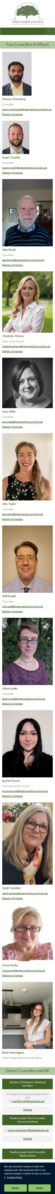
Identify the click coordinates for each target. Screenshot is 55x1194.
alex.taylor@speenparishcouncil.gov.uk (22, 514)
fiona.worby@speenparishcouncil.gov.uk (23, 970)
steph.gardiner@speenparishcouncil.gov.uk (25, 893)
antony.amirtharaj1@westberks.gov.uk (28, 1130)
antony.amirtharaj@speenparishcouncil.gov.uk (26, 109)
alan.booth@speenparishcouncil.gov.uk (23, 260)
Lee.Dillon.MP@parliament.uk (28, 1101)
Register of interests (12, 114)
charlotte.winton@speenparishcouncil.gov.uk (26, 346)
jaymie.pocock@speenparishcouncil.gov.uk (25, 791)
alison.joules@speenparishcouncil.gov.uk (23, 698)
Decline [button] (15, 1188)
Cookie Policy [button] (14, 1177)
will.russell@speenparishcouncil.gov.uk (22, 606)
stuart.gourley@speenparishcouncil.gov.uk (24, 167)
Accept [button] (39, 1188)
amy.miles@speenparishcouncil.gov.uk (22, 421)
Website (27, 1109)
